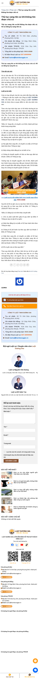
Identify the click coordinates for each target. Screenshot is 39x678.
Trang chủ (4, 10)
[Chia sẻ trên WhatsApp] (11, 264)
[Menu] (2, 3)
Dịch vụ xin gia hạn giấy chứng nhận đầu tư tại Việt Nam (26, 481)
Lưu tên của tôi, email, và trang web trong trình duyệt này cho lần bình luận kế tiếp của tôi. (19, 454)
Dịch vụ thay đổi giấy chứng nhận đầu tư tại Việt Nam (26, 490)
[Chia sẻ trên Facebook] (14, 264)
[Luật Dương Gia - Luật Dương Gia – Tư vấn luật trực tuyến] (19, 3)
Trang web (7, 443)
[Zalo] (35, 670)
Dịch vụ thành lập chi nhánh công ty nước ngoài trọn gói (26, 507)
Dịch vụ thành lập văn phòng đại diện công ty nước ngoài (26, 499)
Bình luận (7, 411)
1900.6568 (28, 51)
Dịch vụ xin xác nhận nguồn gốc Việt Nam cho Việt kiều (26, 473)
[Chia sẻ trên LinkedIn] (27, 264)
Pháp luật (13, 10)
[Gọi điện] (35, 660)
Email (6, 435)
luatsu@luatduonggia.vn (18, 57)
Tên (5, 427)
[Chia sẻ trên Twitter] (17, 264)
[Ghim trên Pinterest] (24, 264)
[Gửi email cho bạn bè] (21, 264)
